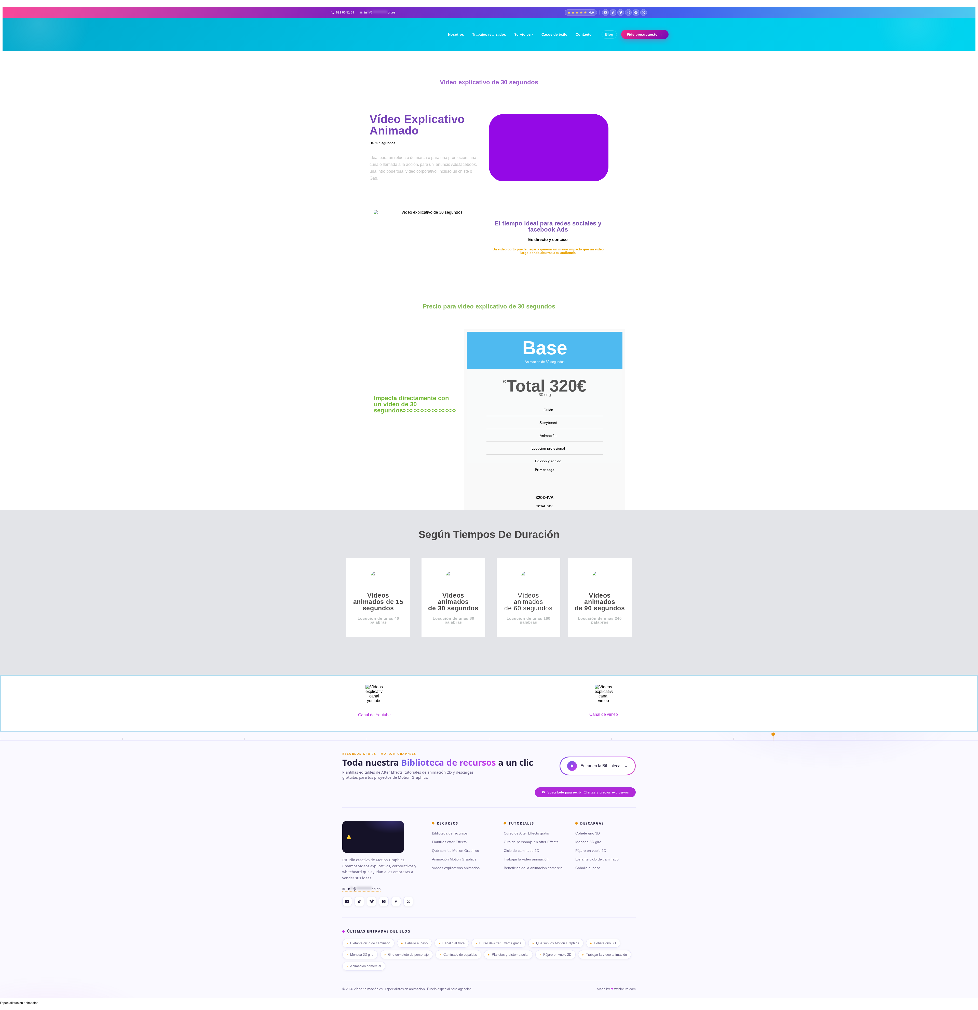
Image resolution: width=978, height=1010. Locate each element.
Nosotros (456, 34)
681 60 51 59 (345, 12)
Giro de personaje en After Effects (531, 842)
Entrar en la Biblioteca (604, 766)
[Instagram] (628, 12)
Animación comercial (365, 966)
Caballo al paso (587, 868)
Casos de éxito (554, 34)
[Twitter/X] (643, 12)
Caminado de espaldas (460, 955)
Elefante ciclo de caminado (597, 859)
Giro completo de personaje (408, 955)
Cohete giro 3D (587, 833)
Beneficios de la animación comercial (533, 868)
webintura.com (625, 989)
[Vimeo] (620, 12)
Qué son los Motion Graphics (455, 851)
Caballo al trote (453, 943)
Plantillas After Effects (449, 842)
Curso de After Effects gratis (526, 833)
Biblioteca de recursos (450, 833)
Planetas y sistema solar (510, 955)
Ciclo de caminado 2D (521, 851)
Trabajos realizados (489, 34)
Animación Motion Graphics (454, 859)
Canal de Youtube (374, 715)
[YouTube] (605, 12)
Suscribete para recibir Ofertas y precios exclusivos (588, 792)
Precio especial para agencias (449, 989)
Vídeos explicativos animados (456, 868)
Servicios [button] (523, 34)
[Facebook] (636, 12)
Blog (609, 34)
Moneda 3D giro (588, 842)
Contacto (584, 34)
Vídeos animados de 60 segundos (528, 602)
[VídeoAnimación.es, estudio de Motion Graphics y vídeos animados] (373, 837)
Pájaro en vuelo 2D (590, 851)
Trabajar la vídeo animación (526, 859)
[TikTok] (613, 12)
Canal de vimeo (603, 714)
